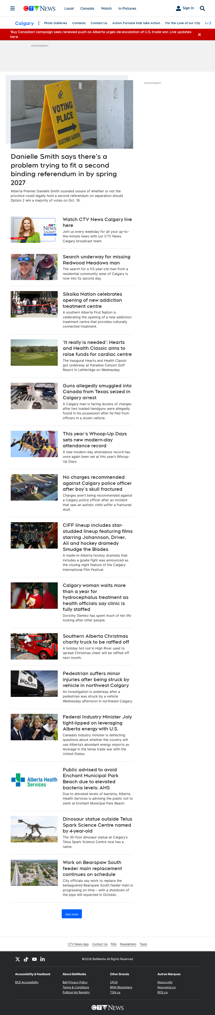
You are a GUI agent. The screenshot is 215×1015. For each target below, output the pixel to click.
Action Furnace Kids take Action (136, 23)
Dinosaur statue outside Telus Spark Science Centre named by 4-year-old (97, 825)
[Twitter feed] (17, 959)
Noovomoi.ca (166, 987)
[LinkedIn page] (42, 959)
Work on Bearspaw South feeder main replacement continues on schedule (92, 868)
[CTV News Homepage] (39, 8)
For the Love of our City (182, 23)
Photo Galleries (55, 23)
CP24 (114, 982)
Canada (87, 8)
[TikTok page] (26, 959)
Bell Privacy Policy (75, 982)
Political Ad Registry (76, 992)
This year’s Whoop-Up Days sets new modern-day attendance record (95, 439)
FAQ (114, 944)
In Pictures (127, 8)
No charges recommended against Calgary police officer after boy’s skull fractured (97, 483)
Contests (79, 23)
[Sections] (12, 8)
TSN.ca (115, 992)
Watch (106, 8)
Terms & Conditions (76, 987)
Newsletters (128, 944)
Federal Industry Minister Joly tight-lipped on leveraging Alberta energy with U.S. (97, 722)
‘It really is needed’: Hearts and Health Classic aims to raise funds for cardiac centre (97, 348)
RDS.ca (162, 992)
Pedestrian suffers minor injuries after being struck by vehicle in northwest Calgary (96, 679)
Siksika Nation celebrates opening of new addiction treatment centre (92, 300)
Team (143, 944)
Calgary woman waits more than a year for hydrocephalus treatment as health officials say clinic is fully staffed (95, 597)
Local (69, 8)
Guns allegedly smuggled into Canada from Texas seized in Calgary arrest (97, 391)
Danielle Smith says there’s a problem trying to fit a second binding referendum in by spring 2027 (64, 169)
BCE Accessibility (27, 982)
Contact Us (99, 23)
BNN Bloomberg (121, 987)
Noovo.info (164, 982)
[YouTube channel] (34, 959)
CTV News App (78, 944)
